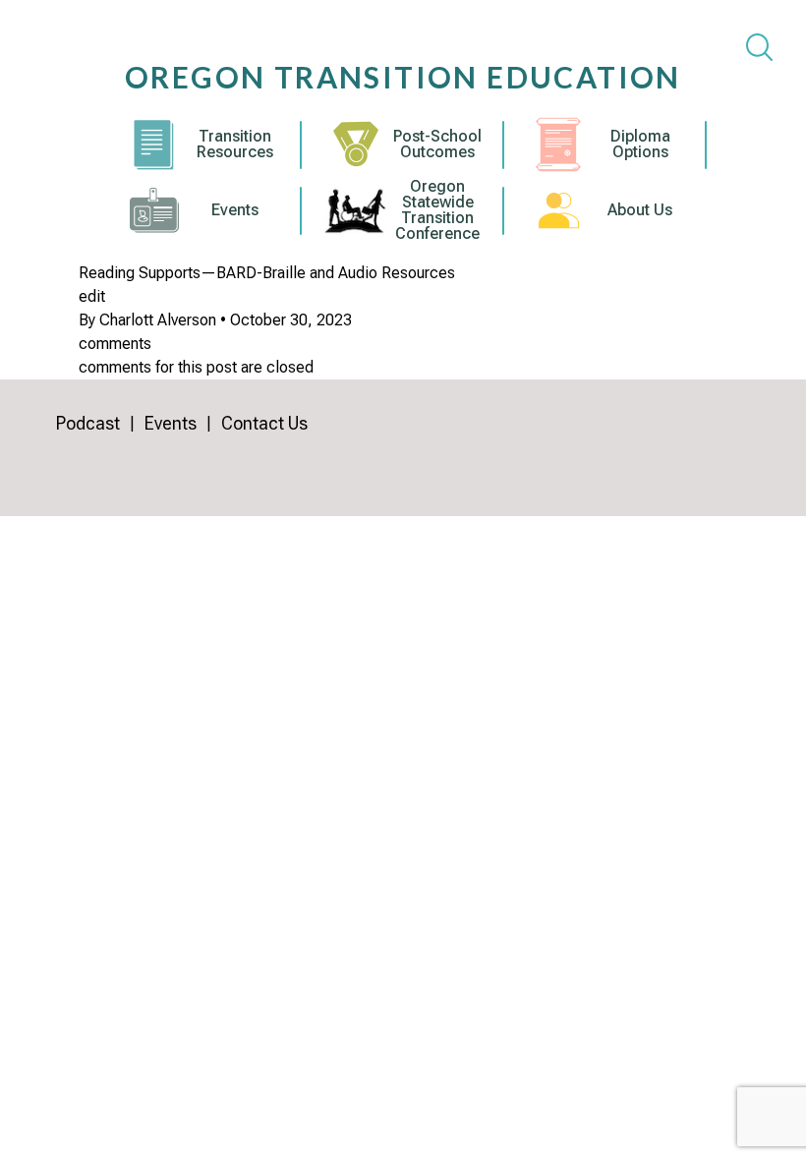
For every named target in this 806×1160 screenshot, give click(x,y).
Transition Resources (235, 144)
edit (92, 296)
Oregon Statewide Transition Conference (437, 210)
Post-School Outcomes (437, 144)
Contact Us (264, 423)
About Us (639, 210)
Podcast (88, 423)
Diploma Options (640, 144)
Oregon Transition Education (403, 76)
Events (235, 210)
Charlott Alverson (157, 320)
